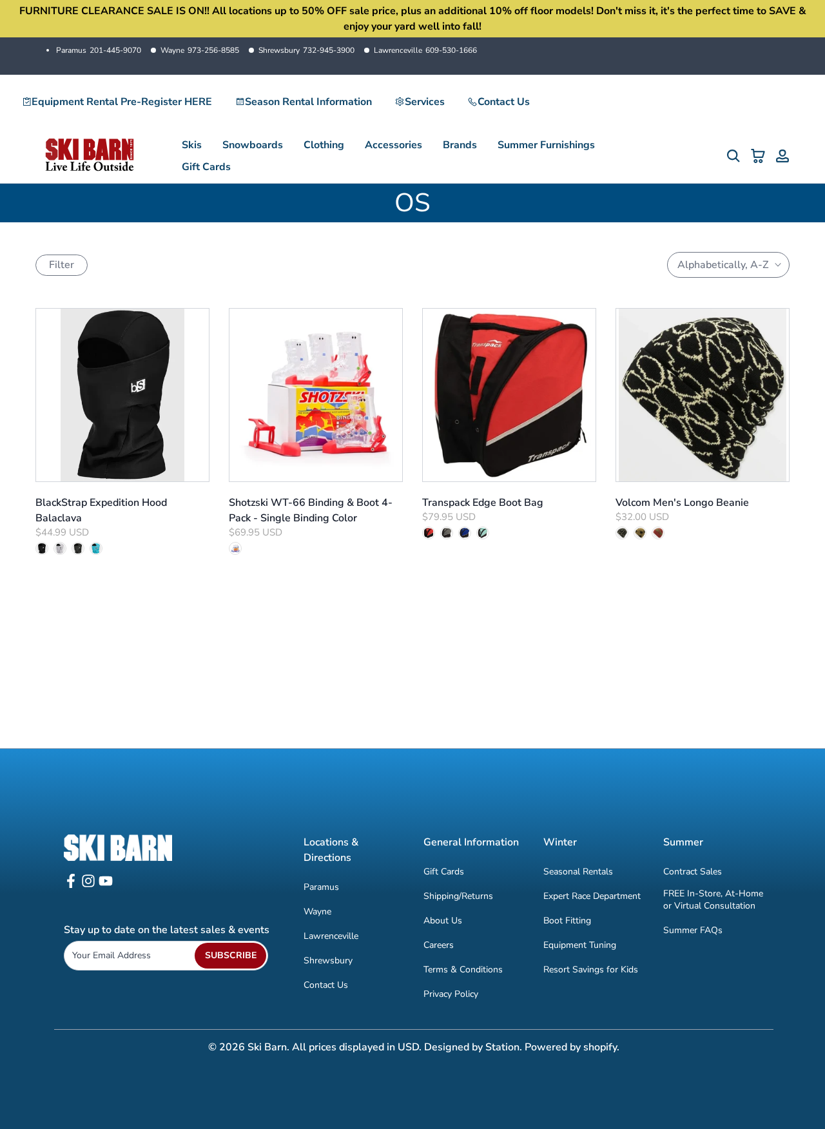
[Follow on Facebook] (71, 885)
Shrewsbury (306, 50)
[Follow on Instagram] (88, 885)
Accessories (393, 145)
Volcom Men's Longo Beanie (682, 503)
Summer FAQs (693, 930)
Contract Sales (692, 871)
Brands (460, 145)
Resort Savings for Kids (590, 969)
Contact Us (504, 102)
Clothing (324, 145)
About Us (442, 920)
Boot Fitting (567, 920)
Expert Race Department (592, 896)
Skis (192, 145)
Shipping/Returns (458, 896)
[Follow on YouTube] (106, 885)
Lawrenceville (425, 50)
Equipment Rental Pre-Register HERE (122, 102)
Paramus (98, 50)
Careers (438, 945)
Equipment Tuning (579, 945)
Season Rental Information (308, 102)
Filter (61, 265)
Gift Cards (206, 167)
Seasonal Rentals (578, 871)
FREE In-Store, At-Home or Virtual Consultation (713, 899)
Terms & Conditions (463, 969)
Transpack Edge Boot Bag (482, 503)
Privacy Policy (450, 994)
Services (425, 102)
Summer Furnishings (546, 145)
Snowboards (252, 145)
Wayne (199, 50)
